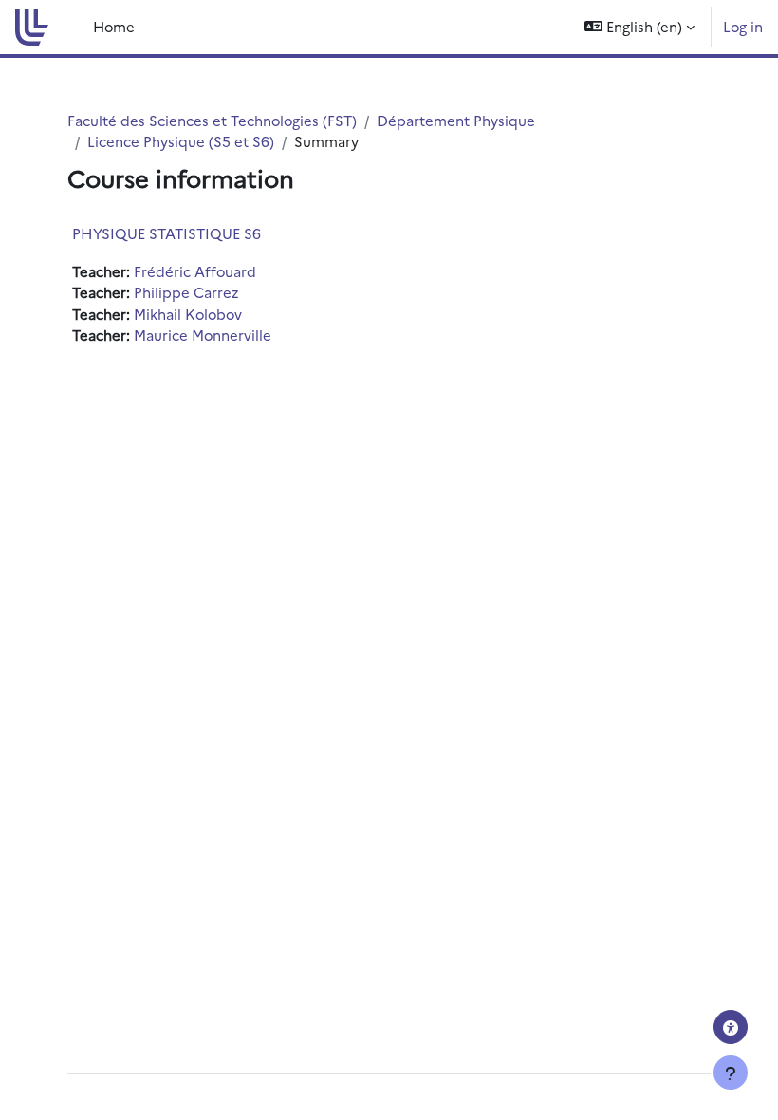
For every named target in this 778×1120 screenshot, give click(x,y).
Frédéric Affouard (195, 271)
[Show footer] (730, 1072)
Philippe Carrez (186, 292)
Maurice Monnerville (202, 335)
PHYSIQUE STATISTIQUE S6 (166, 233)
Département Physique (456, 120)
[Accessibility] (730, 1027)
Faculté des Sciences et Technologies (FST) (212, 120)
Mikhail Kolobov (188, 314)
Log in (743, 26)
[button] (639, 27)
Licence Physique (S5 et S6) (180, 141)
